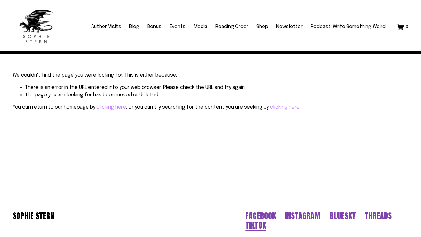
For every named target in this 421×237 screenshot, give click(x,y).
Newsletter (289, 26)
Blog (134, 26)
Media (200, 26)
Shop (262, 26)
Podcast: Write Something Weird (348, 26)
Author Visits (106, 26)
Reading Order (231, 26)
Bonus (154, 26)
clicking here (111, 107)
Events (178, 26)
